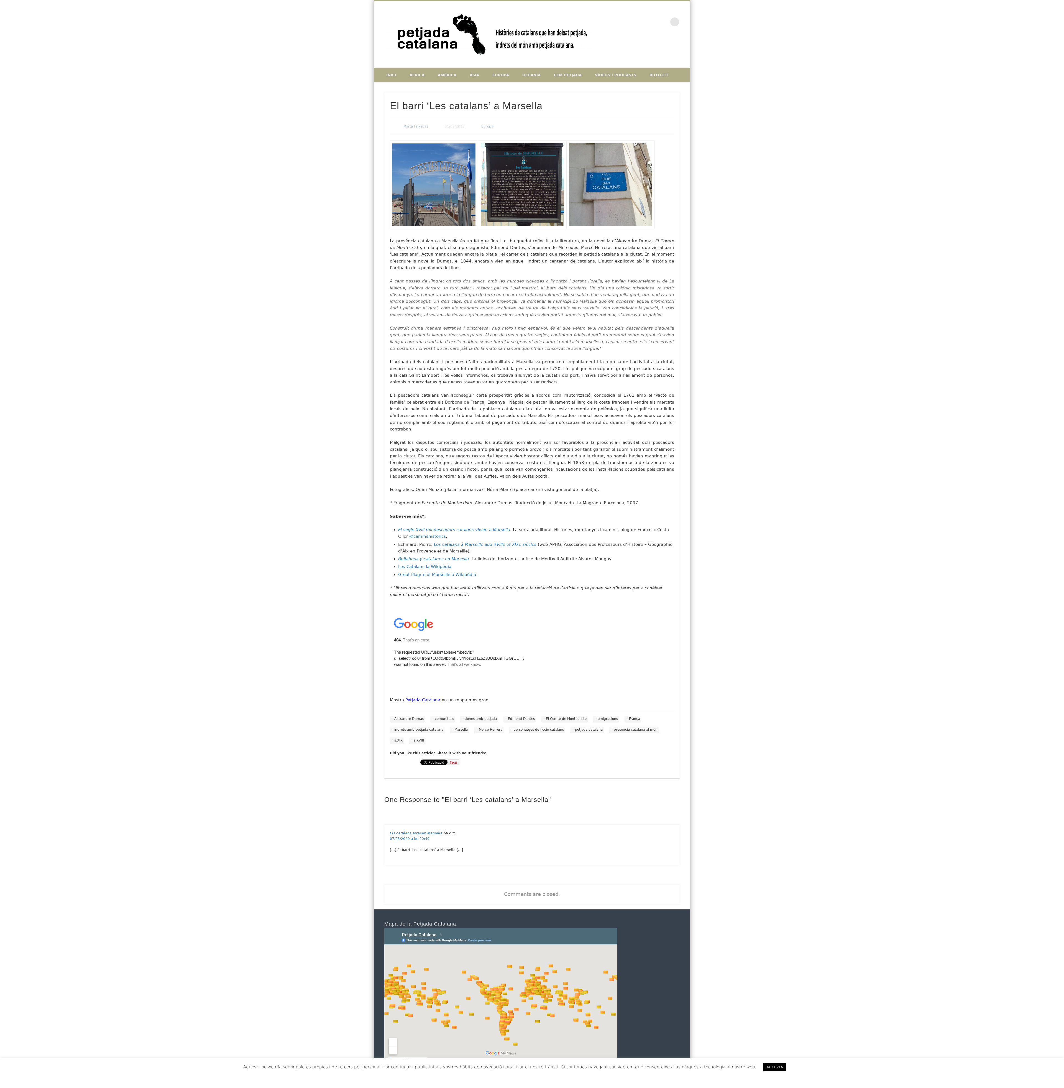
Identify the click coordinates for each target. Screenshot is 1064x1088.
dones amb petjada (481, 719)
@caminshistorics (427, 536)
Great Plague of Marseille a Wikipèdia (437, 574)
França (634, 719)
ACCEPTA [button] (775, 1067)
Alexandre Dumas (409, 719)
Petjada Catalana (422, 699)
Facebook (640, 21)
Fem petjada (568, 75)
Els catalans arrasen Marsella (416, 833)
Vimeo (663, 21)
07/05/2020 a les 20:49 (409, 839)
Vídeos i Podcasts (615, 75)
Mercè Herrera (490, 730)
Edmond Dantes (521, 719)
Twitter (651, 21)
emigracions (608, 719)
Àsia (474, 75)
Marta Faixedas (415, 126)
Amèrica (447, 75)
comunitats (444, 719)
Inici (391, 75)
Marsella (461, 730)
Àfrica (417, 75)
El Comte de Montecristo (566, 719)
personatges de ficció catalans (538, 730)
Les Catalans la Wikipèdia (424, 566)
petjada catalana (589, 730)
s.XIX (398, 740)
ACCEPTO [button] (806, 1067)
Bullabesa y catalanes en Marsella (433, 558)
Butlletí (659, 75)
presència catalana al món (636, 730)
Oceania (531, 75)
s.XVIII (419, 740)
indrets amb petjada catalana (418, 730)
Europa (500, 75)
